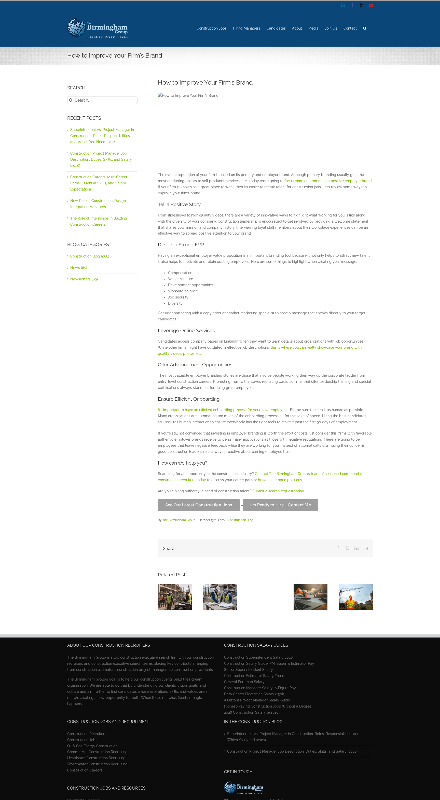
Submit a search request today (278, 491)
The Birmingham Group (178, 520)
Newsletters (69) (84, 279)
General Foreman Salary (244, 682)
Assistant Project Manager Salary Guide (257, 700)
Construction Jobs (82, 740)
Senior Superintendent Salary (248, 670)
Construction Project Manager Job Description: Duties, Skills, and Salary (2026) (101, 159)
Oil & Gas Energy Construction (92, 746)
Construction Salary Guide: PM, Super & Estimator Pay (269, 663)
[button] (364, 28)
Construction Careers (84, 770)
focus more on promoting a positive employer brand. (328, 181)
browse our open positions (280, 480)
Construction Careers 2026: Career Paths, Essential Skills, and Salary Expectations (98, 183)
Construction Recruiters (86, 734)
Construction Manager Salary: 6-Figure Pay (260, 688)
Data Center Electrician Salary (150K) (254, 694)
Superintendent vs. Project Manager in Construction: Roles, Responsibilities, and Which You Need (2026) (102, 136)
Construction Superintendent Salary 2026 (258, 657)
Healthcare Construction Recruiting (96, 758)
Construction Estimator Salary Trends (255, 676)
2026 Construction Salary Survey (251, 712)
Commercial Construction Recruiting (97, 752)
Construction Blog (240, 520)
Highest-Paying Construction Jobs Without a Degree (267, 706)
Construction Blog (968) (89, 256)
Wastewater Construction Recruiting (97, 764)
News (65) (78, 268)
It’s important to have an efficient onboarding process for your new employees (223, 410)
